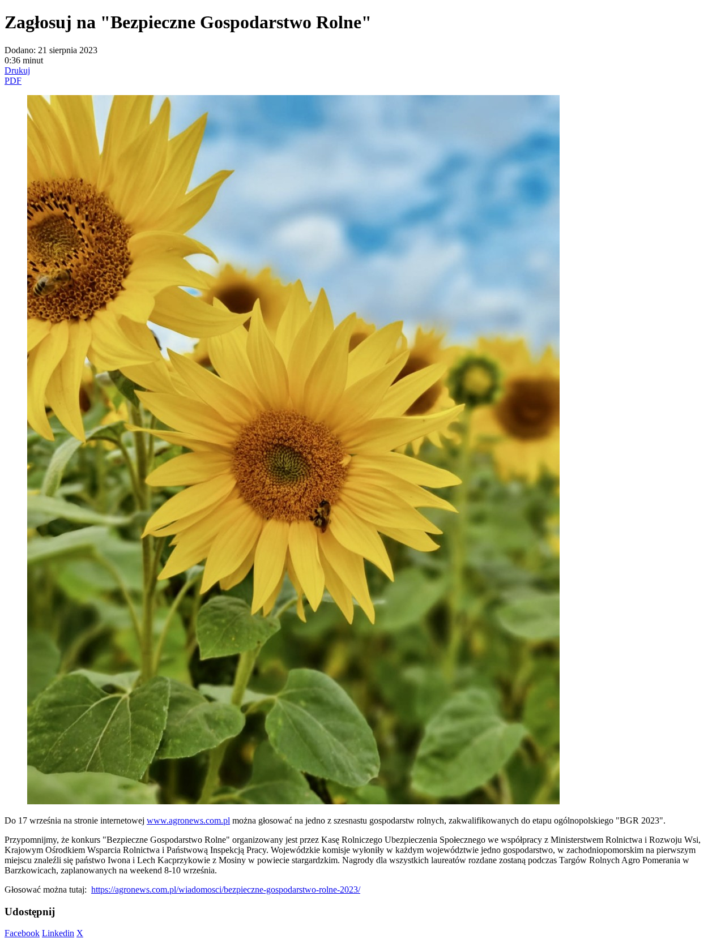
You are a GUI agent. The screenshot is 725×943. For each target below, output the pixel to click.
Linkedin (58, 933)
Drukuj (17, 70)
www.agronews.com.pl (188, 820)
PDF (13, 80)
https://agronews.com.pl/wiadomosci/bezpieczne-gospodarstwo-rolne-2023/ (225, 889)
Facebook (22, 933)
